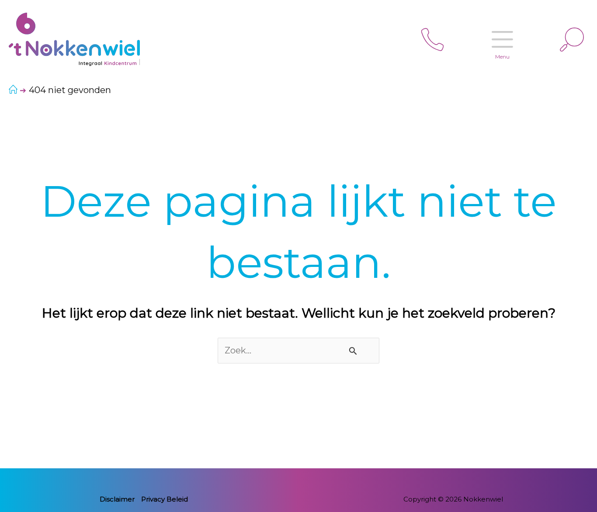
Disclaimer (117, 499)
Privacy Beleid (164, 499)
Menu (502, 56)
